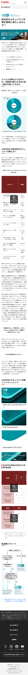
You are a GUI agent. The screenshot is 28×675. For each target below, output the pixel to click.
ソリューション (16, 612)
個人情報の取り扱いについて (14, 669)
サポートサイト (14, 635)
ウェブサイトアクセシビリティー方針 (14, 671)
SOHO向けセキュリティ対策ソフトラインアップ (15, 65)
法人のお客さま (5, 7)
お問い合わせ (10, 664)
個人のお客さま (14, 630)
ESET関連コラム (9, 617)
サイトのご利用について (14, 666)
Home (2, 612)
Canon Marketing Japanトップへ (14, 654)
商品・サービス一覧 (7, 615)
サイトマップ (18, 664)
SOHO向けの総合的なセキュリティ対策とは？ (15, 61)
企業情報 (14, 639)
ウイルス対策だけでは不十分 (14, 57)
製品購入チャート (11, 69)
